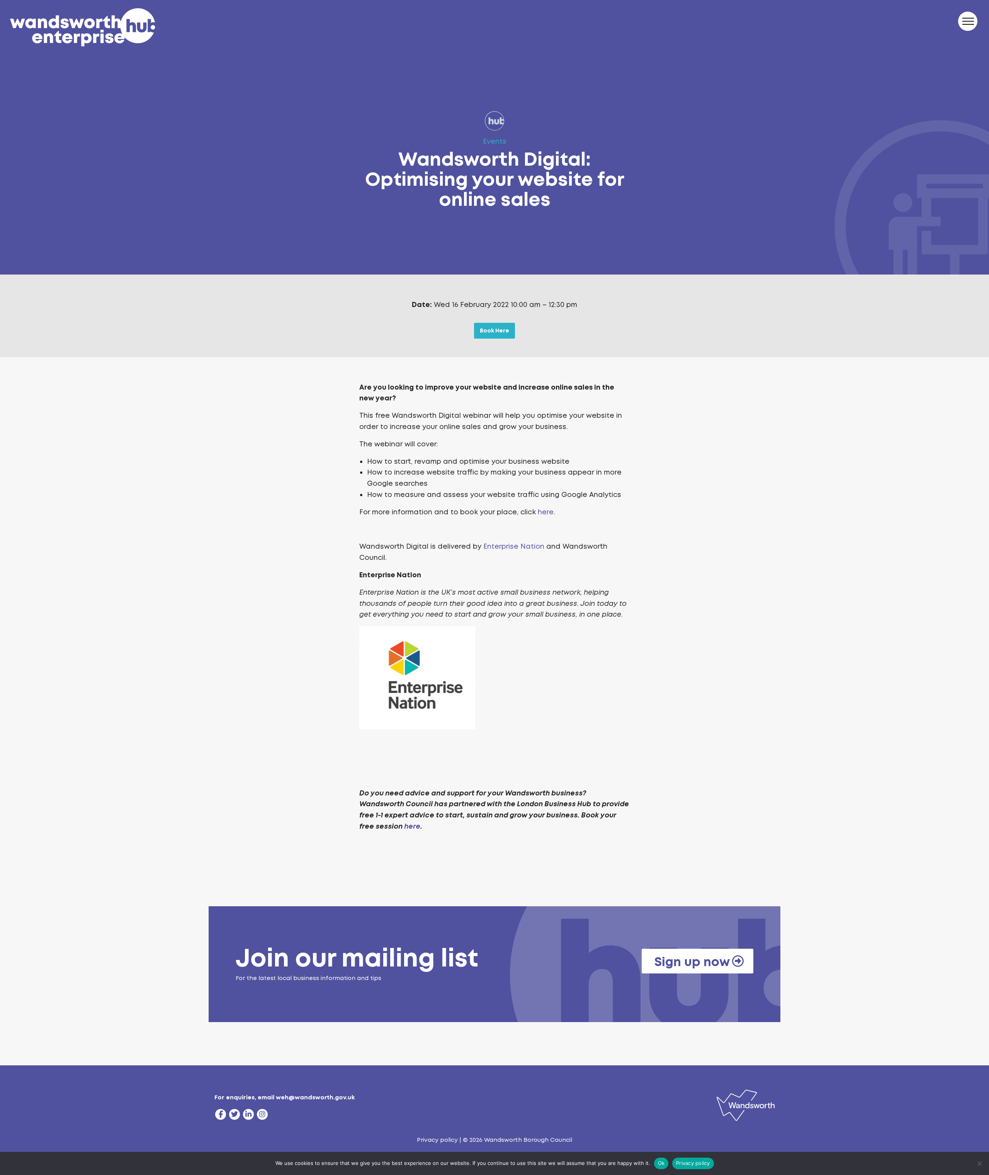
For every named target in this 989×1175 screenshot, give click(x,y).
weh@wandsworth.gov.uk (315, 1097)
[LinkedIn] (248, 1114)
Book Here (494, 330)
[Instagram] (262, 1114)
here (546, 512)
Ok (661, 1163)
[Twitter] (234, 1114)
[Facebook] (220, 1114)
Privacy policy (437, 1140)
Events (494, 141)
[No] (979, 1163)
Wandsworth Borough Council (528, 1140)
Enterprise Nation (513, 546)
